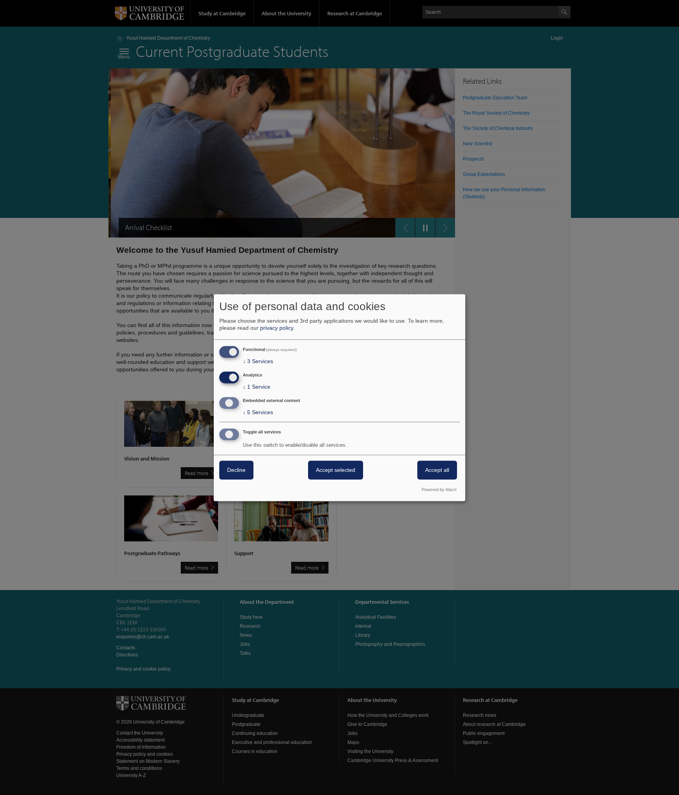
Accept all (437, 470)
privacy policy (277, 328)
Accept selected (335, 470)
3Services (258, 361)
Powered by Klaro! (439, 489)
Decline (236, 470)
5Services (258, 412)
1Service (256, 387)
